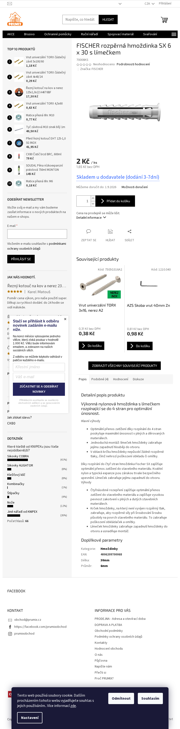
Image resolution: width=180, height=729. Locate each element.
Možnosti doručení (135, 187)
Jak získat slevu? (19, 417)
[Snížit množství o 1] (93, 203)
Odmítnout (121, 698)
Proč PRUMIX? (104, 678)
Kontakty (101, 642)
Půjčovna (101, 660)
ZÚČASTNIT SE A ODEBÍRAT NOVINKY (39, 389)
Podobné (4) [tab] (100, 379)
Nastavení (29, 717)
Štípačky (13, 493)
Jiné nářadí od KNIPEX (22, 511)
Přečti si (100, 672)
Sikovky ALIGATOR (20, 465)
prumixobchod (24, 633)
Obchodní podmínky (109, 630)
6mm (104, 566)
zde (73, 705)
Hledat (108, 19)
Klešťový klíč (16, 475)
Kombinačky (15, 484)
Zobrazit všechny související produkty (124, 366)
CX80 (11, 423)
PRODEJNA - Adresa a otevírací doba (120, 619)
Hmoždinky (109, 549)
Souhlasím (150, 698)
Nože (11, 502)
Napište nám (103, 666)
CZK (148, 4)
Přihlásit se (21, 259)
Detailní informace (89, 217)
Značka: (91, 69)
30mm (105, 560)
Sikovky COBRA (18, 456)
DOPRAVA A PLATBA (108, 625)
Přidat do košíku (118, 201)
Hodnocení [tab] (120, 379)
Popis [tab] (83, 379)
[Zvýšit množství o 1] (93, 198)
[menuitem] (11, 34)
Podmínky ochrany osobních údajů (118, 636)
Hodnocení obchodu (109, 648)
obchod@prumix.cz (27, 619)
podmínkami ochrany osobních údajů (36, 246)
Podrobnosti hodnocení (133, 64)
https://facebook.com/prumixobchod (40, 626)
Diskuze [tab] (138, 379)
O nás (99, 654)
